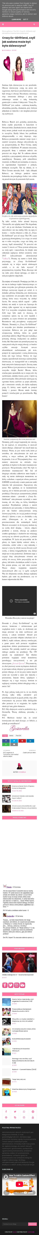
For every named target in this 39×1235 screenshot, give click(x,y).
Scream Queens (18, 663)
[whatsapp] (24, 1111)
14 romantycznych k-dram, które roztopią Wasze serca (24, 1030)
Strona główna (7, 31)
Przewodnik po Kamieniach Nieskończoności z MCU (21, 1010)
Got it (25, 19)
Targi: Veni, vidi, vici (18, 1079)
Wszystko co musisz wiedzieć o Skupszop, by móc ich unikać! (23, 1020)
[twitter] (15, 1111)
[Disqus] (19, 851)
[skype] (15, 1117)
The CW (15, 31)
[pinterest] (6, 1117)
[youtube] (33, 1117)
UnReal (6, 258)
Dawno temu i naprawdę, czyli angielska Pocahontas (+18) (22, 1000)
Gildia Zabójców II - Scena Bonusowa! (18, 974)
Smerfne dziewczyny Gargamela (24, 1089)
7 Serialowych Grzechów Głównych (21, 1050)
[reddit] (33, 1111)
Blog (14, 1232)
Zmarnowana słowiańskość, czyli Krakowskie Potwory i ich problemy (24, 807)
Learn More (16, 19)
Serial (11, 736)
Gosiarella (7, 50)
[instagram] (24, 1117)
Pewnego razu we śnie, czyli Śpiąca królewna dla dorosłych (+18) (23, 1061)
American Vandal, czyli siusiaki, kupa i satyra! (23, 797)
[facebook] (6, 1111)
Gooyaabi (31, 1232)
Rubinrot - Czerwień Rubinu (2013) (24, 1069)
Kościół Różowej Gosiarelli (21, 1039)
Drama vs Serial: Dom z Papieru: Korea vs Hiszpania (23, 787)
